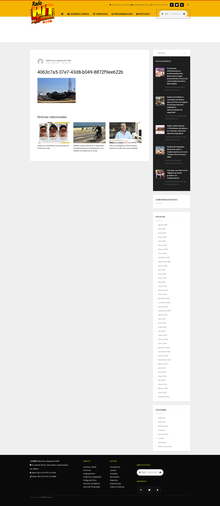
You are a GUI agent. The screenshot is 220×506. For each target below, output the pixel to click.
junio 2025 (162, 274)
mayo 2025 (162, 278)
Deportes (161, 418)
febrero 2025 (163, 290)
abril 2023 (161, 380)
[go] (184, 53)
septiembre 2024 (164, 311)
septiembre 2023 (164, 360)
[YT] (182, 5)
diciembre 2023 (164, 347)
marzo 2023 (162, 384)
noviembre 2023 (164, 351)
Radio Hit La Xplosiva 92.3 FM (58, 60)
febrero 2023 (163, 388)
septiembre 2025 (164, 261)
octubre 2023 (163, 356)
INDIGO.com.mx (46, 497)
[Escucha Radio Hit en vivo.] (173, 13)
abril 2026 (161, 241)
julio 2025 (161, 270)
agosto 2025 (162, 266)
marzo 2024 (162, 335)
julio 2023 (161, 368)
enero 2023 (162, 392)
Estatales (161, 430)
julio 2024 (161, 319)
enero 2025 (162, 294)
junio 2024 (162, 323)
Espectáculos (163, 426)
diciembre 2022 (164, 396)
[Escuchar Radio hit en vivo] (150, 472)
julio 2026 (161, 229)
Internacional (163, 434)
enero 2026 (162, 253)
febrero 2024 (163, 339)
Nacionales (162, 442)
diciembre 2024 (164, 298)
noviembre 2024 (164, 302)
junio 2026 (162, 233)
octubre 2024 (163, 306)
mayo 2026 (162, 237)
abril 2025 (161, 282)
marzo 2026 (162, 245)
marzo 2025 (162, 286)
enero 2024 (162, 343)
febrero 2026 (163, 249)
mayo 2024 (162, 327)
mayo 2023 (162, 376)
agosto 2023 (162, 364)
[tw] (177, 5)
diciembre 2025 (164, 257)
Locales (161, 438)
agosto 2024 (162, 315)
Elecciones (162, 422)
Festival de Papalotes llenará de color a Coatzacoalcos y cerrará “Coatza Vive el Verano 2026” (177, 152)
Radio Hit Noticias (165, 446)
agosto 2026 (162, 225)
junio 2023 (162, 372)
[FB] (172, 5)
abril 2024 (161, 331)
